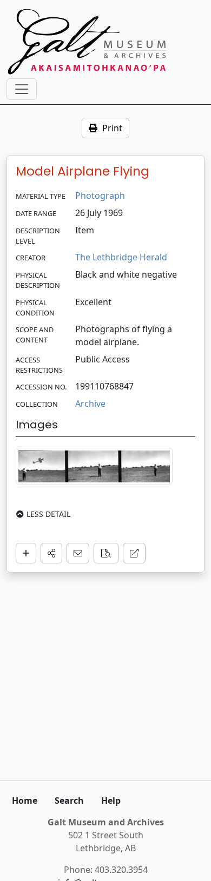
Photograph (100, 195)
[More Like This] (106, 553)
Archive (90, 403)
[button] (51, 553)
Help (111, 800)
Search (69, 800)
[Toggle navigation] (21, 89)
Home (24, 800)
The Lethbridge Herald (121, 257)
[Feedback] (78, 553)
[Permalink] (134, 553)
